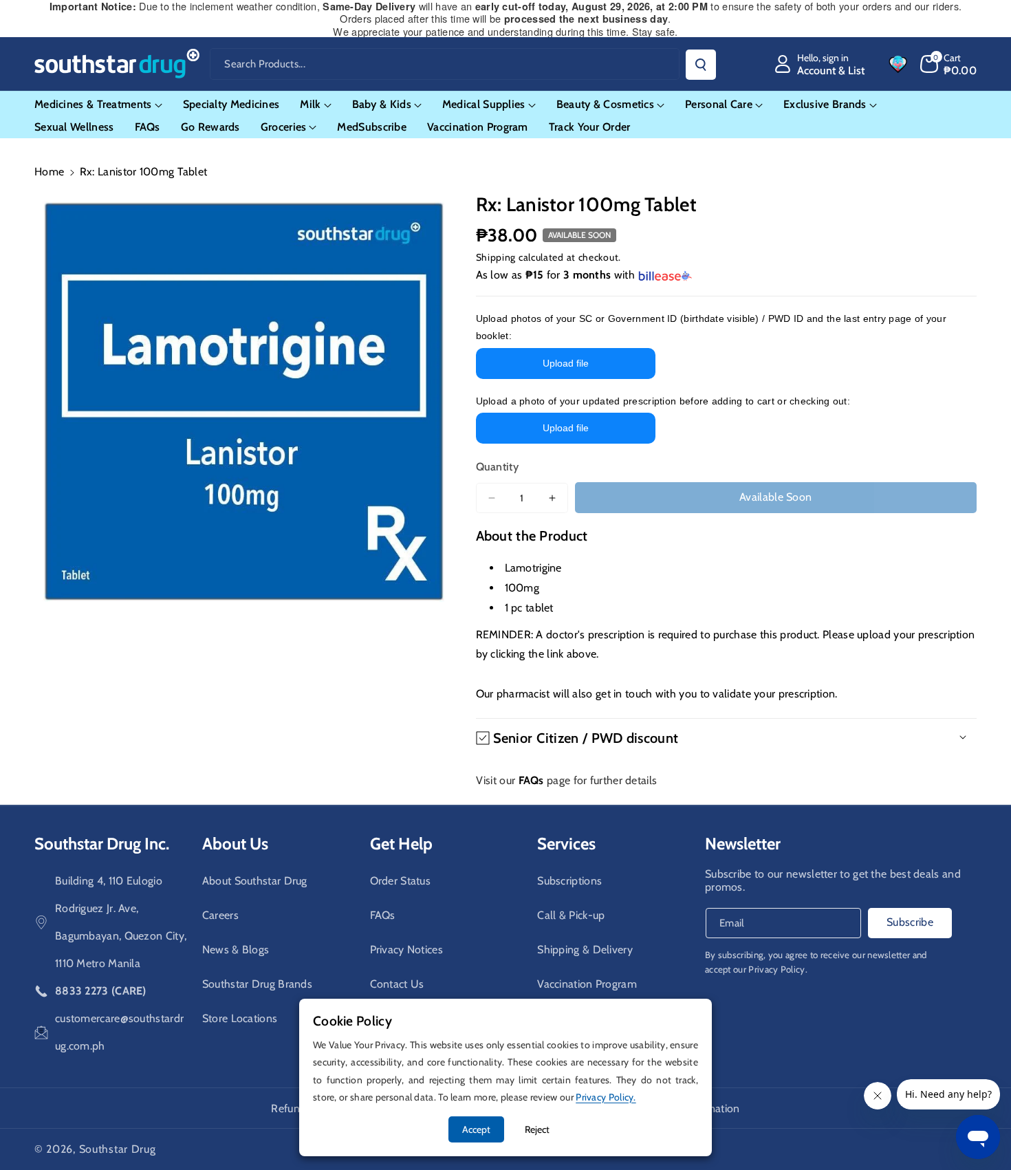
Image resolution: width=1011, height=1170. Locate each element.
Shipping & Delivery (585, 949)
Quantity (497, 466)
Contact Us (397, 983)
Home (49, 171)
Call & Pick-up (571, 915)
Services (566, 844)
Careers (220, 915)
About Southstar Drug (254, 880)
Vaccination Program (587, 983)
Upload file (566, 363)
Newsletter (743, 844)
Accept (476, 1129)
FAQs (382, 915)
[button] (948, 64)
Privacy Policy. (777, 969)
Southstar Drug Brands (257, 983)
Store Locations (240, 1018)
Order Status (400, 880)
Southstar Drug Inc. (101, 844)
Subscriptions (569, 880)
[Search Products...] (701, 65)
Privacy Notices (407, 949)
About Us (235, 844)
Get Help (401, 844)
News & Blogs (236, 949)
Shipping (496, 257)
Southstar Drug (117, 1149)
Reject (537, 1129)
